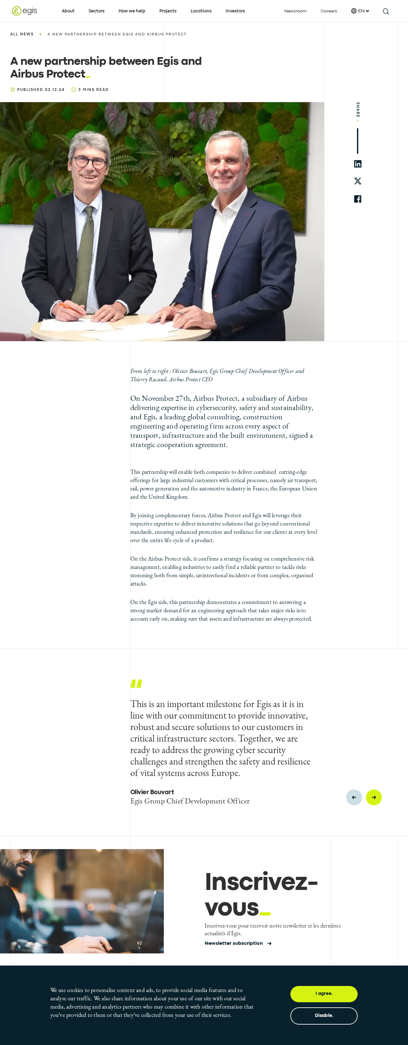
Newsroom (295, 11)
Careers (329, 11)
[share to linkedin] (357, 164)
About (68, 11)
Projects (168, 11)
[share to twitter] (357, 181)
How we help (132, 11)
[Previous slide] (354, 797)
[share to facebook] (357, 199)
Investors (235, 11)
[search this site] (385, 11)
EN (361, 11)
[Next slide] (374, 797)
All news (22, 34)
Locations (201, 11)
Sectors (97, 11)
